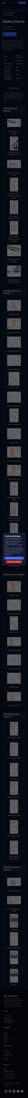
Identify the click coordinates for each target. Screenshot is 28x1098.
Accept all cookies (14, 561)
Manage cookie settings (14, 558)
